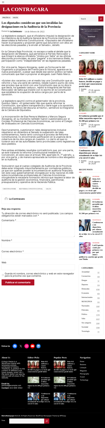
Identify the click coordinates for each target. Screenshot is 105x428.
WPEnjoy (63, 416)
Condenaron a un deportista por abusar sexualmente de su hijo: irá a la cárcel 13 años (90, 154)
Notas (3, 420)
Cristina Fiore (9, 189)
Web (4, 262)
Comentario (9, 220)
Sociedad (82, 76)
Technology (84, 380)
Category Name (87, 53)
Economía (82, 113)
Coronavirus (86, 276)
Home (82, 361)
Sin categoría (86, 323)
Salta (15, 18)
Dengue (84, 280)
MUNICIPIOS (87, 302)
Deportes (85, 285)
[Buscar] (46, 421)
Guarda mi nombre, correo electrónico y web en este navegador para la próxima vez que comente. (39, 274)
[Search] (100, 18)
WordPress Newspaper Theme (46, 416)
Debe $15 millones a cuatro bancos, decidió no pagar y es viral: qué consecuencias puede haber (90, 83)
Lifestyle (83, 368)
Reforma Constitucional (31, 189)
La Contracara (25, 9)
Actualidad (85, 272)
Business (83, 365)
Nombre (7, 240)
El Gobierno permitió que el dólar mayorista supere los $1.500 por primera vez (91, 118)
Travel (82, 377)
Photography (84, 374)
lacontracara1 (83, 89)
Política (6, 18)
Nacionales (83, 148)
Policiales (85, 310)
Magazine (83, 371)
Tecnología (86, 331)
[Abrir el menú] (3, 2)
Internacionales (87, 297)
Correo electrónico (13, 251)
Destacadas (85, 289)
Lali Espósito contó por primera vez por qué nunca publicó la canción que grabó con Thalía (91, 252)
